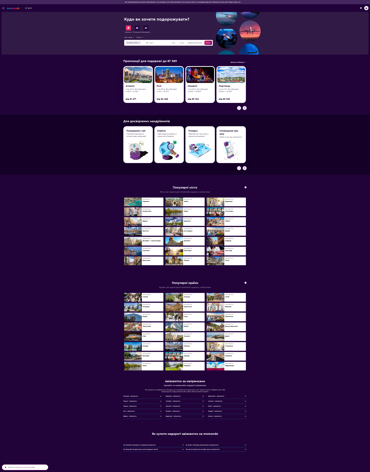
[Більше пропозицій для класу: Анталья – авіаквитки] (245, 401)
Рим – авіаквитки (129, 411)
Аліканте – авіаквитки (173, 406)
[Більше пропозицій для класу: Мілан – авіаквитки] (245, 406)
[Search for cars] (145, 27)
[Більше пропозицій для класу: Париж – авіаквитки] (161, 401)
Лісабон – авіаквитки (173, 411)
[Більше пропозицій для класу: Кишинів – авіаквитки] (161, 396)
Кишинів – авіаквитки (130, 396)
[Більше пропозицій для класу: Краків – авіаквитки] (161, 406)
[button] (368, 2)
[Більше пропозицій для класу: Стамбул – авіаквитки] (203, 401)
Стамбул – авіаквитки (173, 401)
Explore (161, 131)
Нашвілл (192, 86)
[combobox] (129, 37)
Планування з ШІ (135, 131)
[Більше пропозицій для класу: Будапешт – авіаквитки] (203, 416)
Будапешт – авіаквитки (173, 416)
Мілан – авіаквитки (214, 406)
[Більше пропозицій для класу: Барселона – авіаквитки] (245, 396)
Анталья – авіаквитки (215, 401)
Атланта (130, 86)
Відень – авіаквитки (130, 416)
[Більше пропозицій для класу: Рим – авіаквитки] (161, 411)
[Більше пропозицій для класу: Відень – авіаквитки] (161, 416)
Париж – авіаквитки (130, 401)
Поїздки (193, 131)
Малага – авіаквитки (215, 416)
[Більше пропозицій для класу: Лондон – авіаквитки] (245, 411)
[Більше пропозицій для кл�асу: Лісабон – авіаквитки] (203, 411)
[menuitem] (128, 29)
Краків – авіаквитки (130, 406)
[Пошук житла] (137, 27)
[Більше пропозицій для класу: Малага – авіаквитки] (245, 416)
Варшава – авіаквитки (173, 396)
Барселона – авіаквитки (216, 396)
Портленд (224, 86)
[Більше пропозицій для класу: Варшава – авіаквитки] (203, 396)
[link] (238, 62)
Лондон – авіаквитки (215, 411)
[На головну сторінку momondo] (13, 8)
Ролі (159, 86)
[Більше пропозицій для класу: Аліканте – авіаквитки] (203, 406)
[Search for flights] (128, 27)
